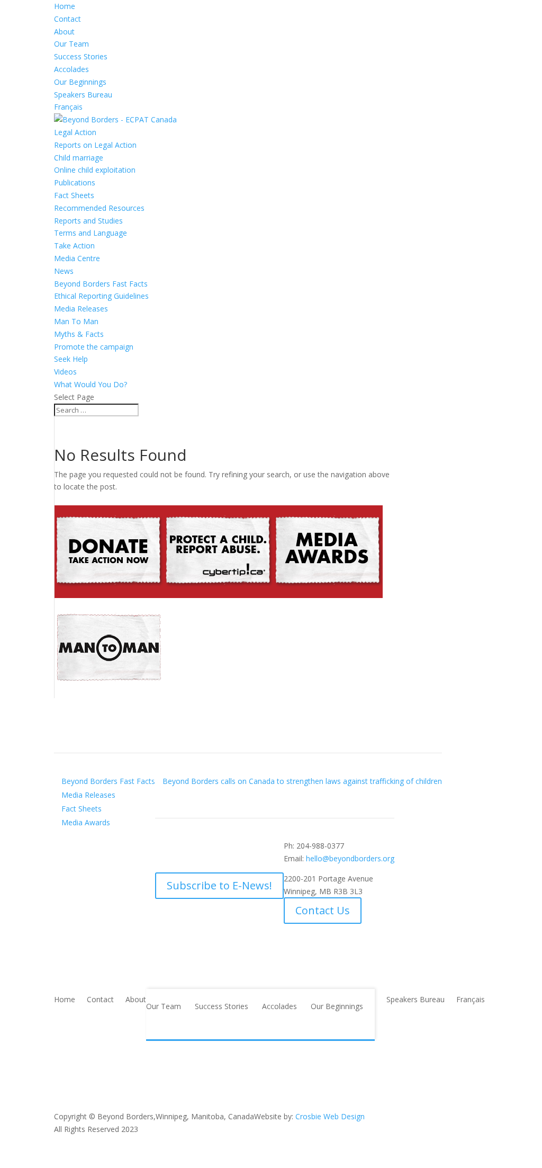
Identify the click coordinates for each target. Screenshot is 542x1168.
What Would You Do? (90, 384)
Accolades (71, 69)
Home (64, 6)
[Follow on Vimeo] (227, 848)
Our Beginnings (80, 82)
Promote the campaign (93, 347)
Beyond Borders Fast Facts (101, 284)
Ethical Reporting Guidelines (101, 296)
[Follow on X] (184, 848)
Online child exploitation (95, 170)
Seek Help (71, 359)
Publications (74, 182)
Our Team (71, 44)
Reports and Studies (88, 221)
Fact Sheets (74, 195)
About (64, 31)
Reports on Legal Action (95, 145)
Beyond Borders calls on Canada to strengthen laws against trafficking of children (302, 781)
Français (68, 107)
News (64, 271)
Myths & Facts (79, 334)
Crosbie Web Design (330, 1116)
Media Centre (77, 258)
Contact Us (322, 910)
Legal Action (75, 132)
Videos (65, 372)
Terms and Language (90, 233)
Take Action (74, 245)
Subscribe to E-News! (219, 885)
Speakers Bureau (83, 95)
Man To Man (76, 321)
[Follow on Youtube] (205, 848)
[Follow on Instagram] (248, 848)
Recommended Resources (99, 208)
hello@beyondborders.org (350, 858)
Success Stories (80, 56)
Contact (67, 19)
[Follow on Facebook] (163, 848)
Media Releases (81, 309)
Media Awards (85, 822)
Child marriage (78, 158)
